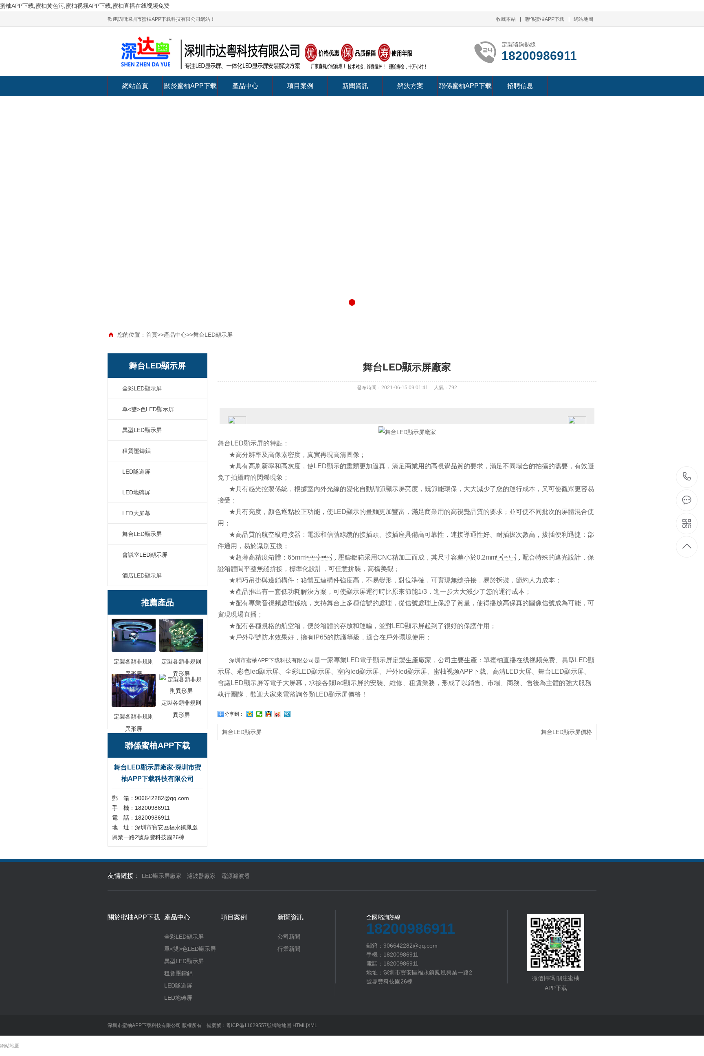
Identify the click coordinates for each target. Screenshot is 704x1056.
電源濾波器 (235, 876)
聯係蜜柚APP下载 (544, 19)
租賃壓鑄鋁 (136, 451)
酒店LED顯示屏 (142, 575)
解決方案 (410, 85)
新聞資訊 (355, 85)
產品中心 (245, 85)
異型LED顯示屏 (142, 430)
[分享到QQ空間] (249, 714)
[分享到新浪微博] (278, 714)
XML (312, 1025)
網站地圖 (583, 19)
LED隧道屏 (136, 471)
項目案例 (300, 85)
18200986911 (687, 477)
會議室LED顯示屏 (144, 554)
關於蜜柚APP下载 (190, 85)
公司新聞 (288, 936)
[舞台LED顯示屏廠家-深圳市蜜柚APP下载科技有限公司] (270, 55)
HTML (299, 1025)
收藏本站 (506, 19)
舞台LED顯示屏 (213, 334)
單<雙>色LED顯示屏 (148, 409)
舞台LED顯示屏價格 (566, 732)
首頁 (151, 334)
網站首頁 (135, 85)
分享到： (234, 714)
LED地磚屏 (136, 492)
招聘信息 (520, 85)
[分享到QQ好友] (268, 714)
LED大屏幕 (136, 513)
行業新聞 (288, 949)
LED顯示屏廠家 (161, 876)
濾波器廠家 (201, 876)
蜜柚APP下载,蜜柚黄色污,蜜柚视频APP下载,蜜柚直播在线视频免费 (84, 5)
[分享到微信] (259, 714)
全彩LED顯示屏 (142, 388)
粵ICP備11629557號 (249, 1025)
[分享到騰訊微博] (287, 714)
